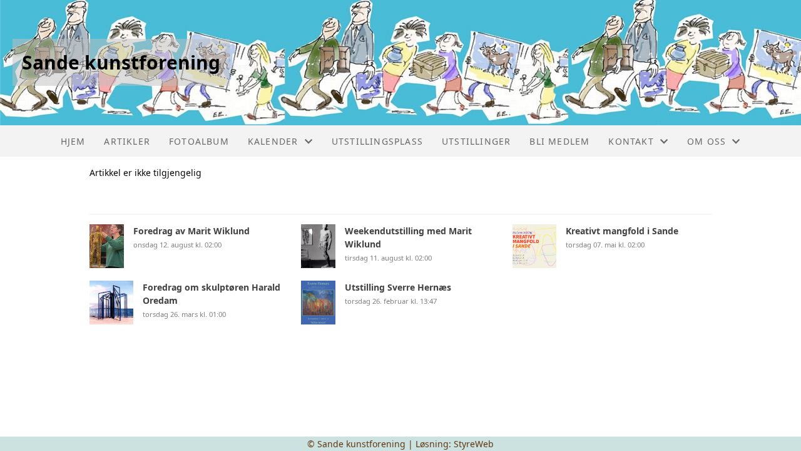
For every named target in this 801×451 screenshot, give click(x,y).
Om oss (706, 141)
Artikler (127, 141)
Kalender (273, 141)
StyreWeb (474, 444)
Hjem (73, 141)
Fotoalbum (199, 141)
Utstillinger (476, 141)
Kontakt (630, 141)
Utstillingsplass (377, 141)
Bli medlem (559, 141)
